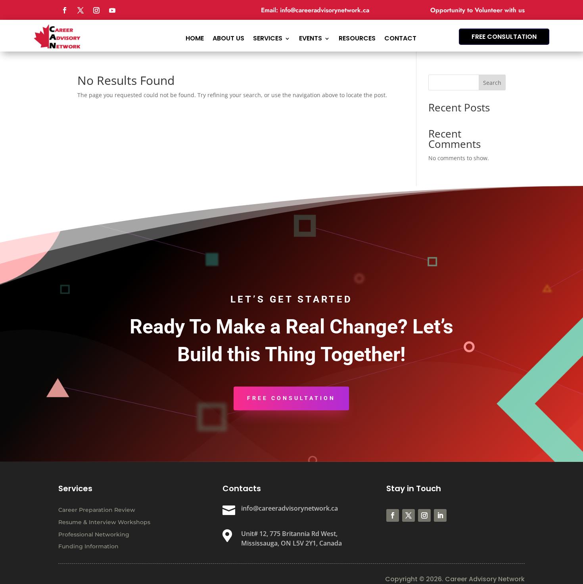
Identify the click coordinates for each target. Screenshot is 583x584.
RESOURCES (357, 37)
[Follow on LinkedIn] (440, 515)
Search (492, 82)
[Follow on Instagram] (96, 10)
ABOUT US (228, 37)
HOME (195, 37)
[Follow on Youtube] (112, 10)
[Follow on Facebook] (64, 10)
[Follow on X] (80, 10)
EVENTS (310, 37)
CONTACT (400, 37)
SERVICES (267, 37)
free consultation (504, 36)
